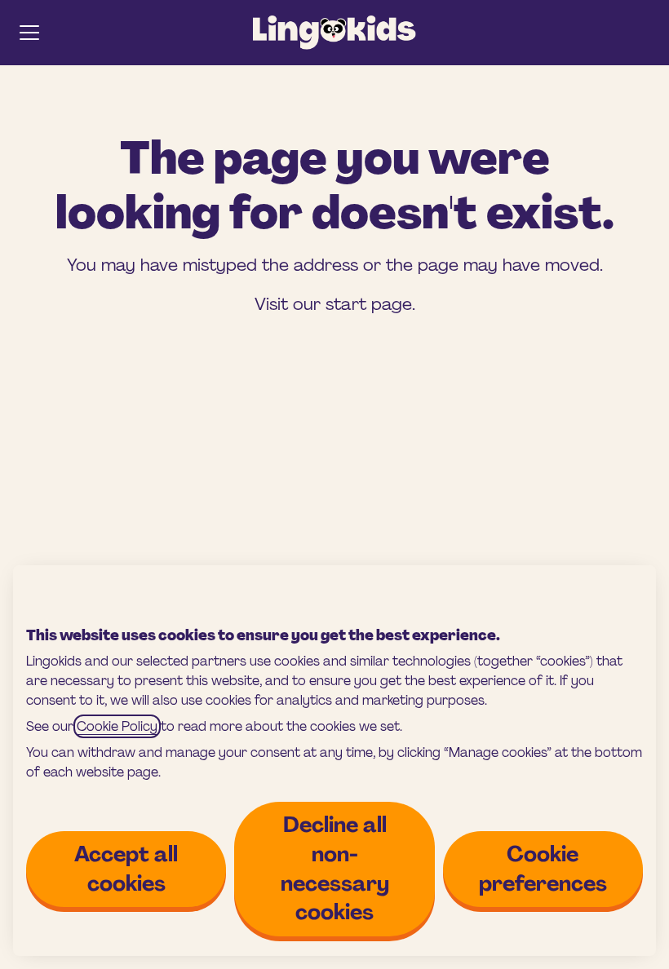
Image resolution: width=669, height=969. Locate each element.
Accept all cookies (126, 868)
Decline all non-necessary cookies (335, 868)
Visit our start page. (335, 304)
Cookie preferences (543, 868)
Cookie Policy (117, 726)
